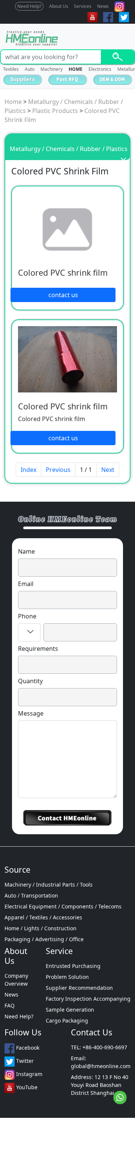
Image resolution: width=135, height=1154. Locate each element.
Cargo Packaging (67, 1020)
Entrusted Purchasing (73, 965)
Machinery (51, 69)
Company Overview (16, 979)
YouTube (26, 1087)
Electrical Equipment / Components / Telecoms (63, 906)
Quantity (30, 681)
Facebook (27, 1047)
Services (83, 6)
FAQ (9, 1005)
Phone (27, 616)
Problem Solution (67, 976)
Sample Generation (70, 1009)
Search (117, 57)
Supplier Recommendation (79, 987)
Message (31, 713)
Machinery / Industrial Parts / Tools (48, 884)
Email (25, 584)
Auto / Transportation (31, 895)
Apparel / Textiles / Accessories (43, 917)
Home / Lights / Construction (40, 928)
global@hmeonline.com (100, 1066)
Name (26, 551)
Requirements (38, 648)
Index (28, 470)
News (103, 6)
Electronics (99, 69)
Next (107, 470)
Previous (58, 470)
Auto (29, 69)
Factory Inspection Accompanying (88, 998)
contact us (63, 295)
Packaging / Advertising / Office (44, 939)
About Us (58, 6)
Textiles (11, 69)
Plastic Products (55, 111)
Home (13, 102)
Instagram (28, 1074)
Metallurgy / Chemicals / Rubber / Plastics (69, 149)
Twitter (24, 1060)
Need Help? (29, 6)
